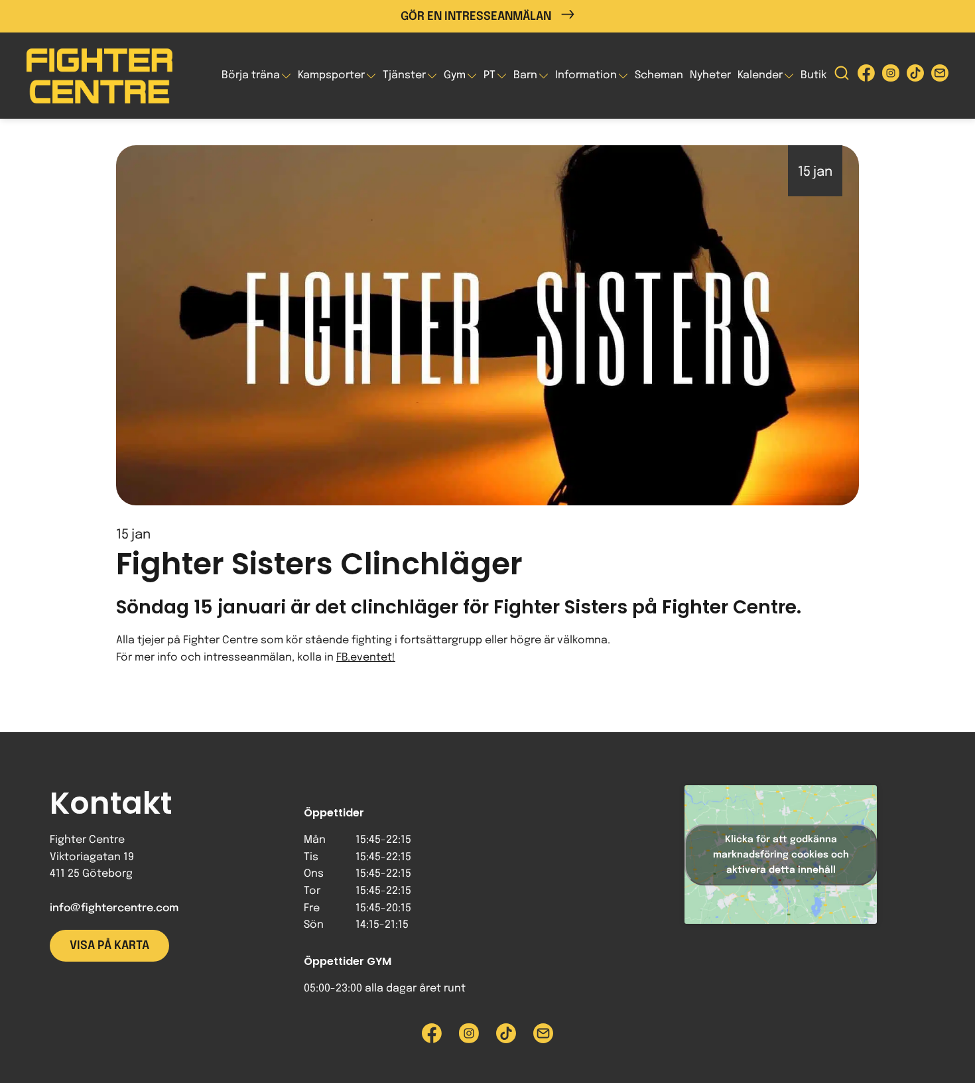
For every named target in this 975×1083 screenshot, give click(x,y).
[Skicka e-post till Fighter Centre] (939, 76)
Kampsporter (331, 75)
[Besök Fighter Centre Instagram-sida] (890, 76)
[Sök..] (841, 76)
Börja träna (251, 75)
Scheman (659, 75)
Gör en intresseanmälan (476, 17)
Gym (455, 75)
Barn (525, 75)
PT (489, 75)
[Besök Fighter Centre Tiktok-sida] (915, 76)
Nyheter (710, 75)
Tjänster (404, 75)
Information (586, 75)
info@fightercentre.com (114, 908)
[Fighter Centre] (99, 76)
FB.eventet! (365, 657)
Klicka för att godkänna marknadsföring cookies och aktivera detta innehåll (781, 854)
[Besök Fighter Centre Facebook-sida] (866, 76)
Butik (813, 75)
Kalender (760, 75)
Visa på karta (109, 946)
